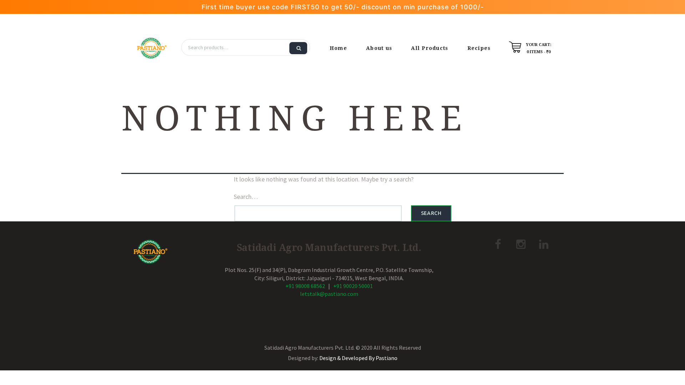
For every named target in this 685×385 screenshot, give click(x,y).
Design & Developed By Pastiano (358, 357)
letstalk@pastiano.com (329, 293)
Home (338, 48)
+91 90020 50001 (353, 285)
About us (379, 48)
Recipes (479, 48)
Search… (246, 196)
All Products (429, 48)
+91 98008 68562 (305, 285)
